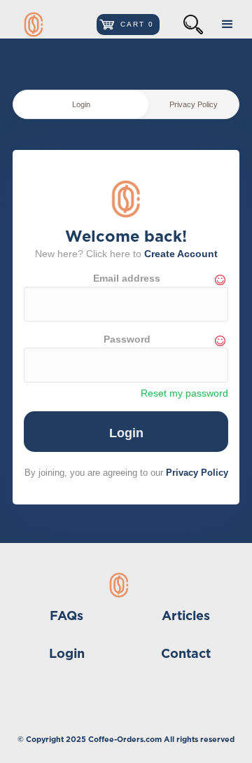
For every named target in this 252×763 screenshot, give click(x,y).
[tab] (80, 104)
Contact (186, 654)
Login (67, 654)
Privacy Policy (197, 472)
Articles (186, 616)
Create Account (181, 253)
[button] (128, 25)
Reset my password (184, 393)
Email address (126, 278)
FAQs (66, 616)
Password (127, 339)
